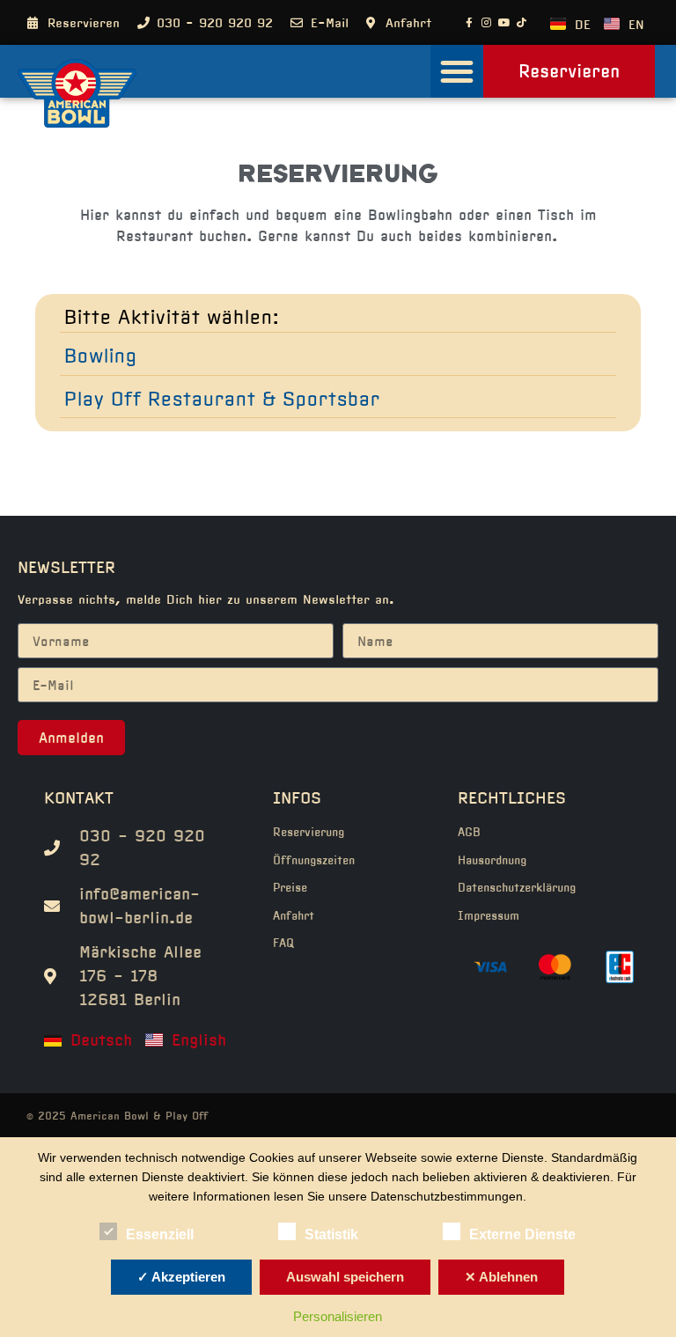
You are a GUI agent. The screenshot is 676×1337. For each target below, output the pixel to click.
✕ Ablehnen (501, 1276)
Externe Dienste (522, 1234)
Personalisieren (337, 1316)
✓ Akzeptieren (181, 1276)
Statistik (331, 1234)
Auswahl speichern (345, 1276)
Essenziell (160, 1234)
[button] (456, 71)
